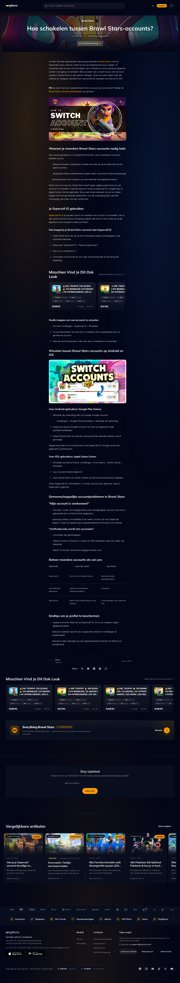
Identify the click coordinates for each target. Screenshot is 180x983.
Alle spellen (81, 943)
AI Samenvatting (90, 43)
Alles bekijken (164, 826)
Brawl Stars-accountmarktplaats (66, 91)
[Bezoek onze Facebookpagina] (140, 968)
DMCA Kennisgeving (102, 952)
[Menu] (171, 6)
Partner (80, 939)
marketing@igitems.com (60, 948)
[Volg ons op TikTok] (159, 968)
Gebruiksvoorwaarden (103, 939)
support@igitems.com (141, 944)
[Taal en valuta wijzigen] (152, 5)
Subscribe (90, 791)
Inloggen (161, 6)
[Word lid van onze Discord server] (152, 968)
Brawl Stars (105, 61)
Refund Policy (99, 948)
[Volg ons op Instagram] (146, 968)
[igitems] (11, 6)
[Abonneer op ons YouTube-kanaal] (171, 968)
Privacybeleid (99, 943)
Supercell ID (55, 215)
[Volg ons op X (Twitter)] (165, 968)
